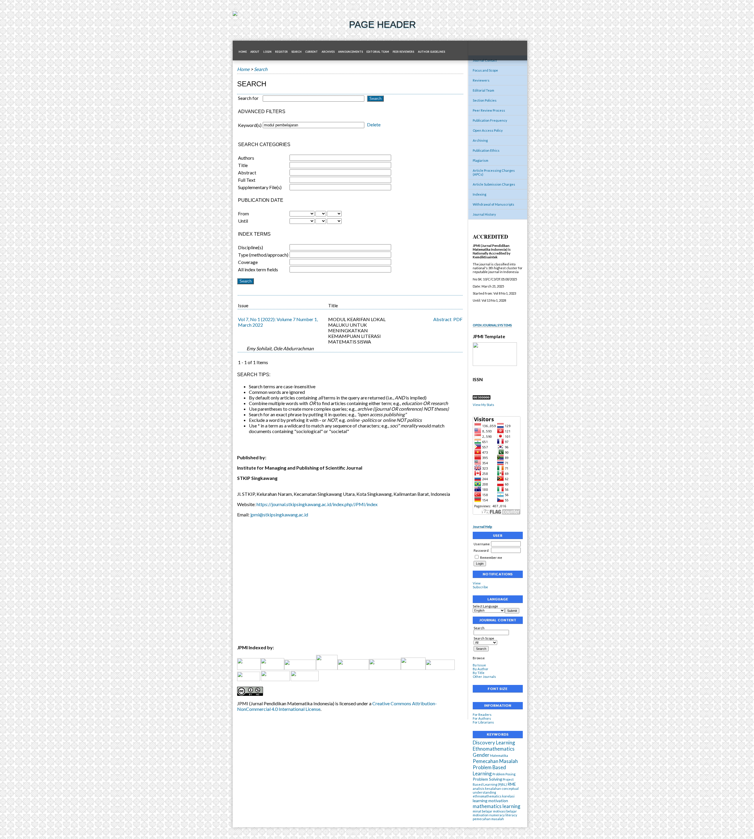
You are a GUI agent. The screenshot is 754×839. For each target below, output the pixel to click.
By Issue (479, 665)
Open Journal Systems (492, 325)
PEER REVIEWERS (403, 51)
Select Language (485, 606)
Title (243, 165)
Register (281, 51)
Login (267, 51)
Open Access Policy (488, 130)
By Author (480, 669)
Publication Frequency (490, 120)
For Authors (482, 718)
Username (482, 544)
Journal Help (482, 526)
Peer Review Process (489, 110)
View (477, 583)
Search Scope (484, 638)
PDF (457, 319)
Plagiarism (480, 160)
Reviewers (481, 80)
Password (481, 550)
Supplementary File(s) (260, 187)
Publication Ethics (486, 150)
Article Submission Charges (494, 184)
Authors (246, 158)
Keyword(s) (250, 125)
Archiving (480, 140)
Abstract (247, 172)
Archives (328, 51)
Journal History (484, 214)
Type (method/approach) (263, 254)
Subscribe (480, 587)
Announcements (350, 51)
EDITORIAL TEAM (377, 51)
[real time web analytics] (481, 398)
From (243, 213)
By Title (479, 673)
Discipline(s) (250, 247)
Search (296, 51)
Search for (248, 98)
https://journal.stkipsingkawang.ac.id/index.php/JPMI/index (317, 504)
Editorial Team (483, 90)
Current (311, 51)
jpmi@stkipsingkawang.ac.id (279, 514)
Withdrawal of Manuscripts (493, 204)
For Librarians (483, 722)
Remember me (491, 557)
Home (243, 51)
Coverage (248, 262)
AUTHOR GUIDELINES (431, 51)
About (254, 51)
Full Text (246, 180)
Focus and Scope (485, 70)
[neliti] (300, 668)
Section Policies (485, 100)
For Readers (482, 714)
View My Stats (483, 405)
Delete (374, 124)
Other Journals (484, 676)
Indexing (479, 194)
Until (243, 221)
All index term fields (258, 269)
